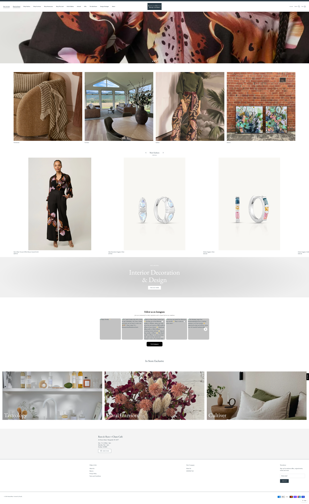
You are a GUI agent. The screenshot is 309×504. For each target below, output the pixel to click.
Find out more (154, 287)
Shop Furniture (37, 6)
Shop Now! (154, 47)
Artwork (79, 6)
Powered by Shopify (18, 496)
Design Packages (104, 6)
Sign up (284, 481)
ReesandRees (10, 496)
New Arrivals (6, 6)
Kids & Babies (70, 6)
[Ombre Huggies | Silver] (249, 204)
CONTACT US (189, 471)
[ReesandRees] (154, 6)
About (113, 6)
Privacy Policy (93, 473)
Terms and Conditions (95, 476)
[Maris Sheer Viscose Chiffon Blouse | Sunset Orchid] (60, 204)
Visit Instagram (154, 344)
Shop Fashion (26, 6)
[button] (153, 61)
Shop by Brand (16, 6)
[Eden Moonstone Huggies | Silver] (154, 204)
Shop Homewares (48, 6)
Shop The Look (60, 6)
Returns (91, 471)
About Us (92, 468)
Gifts (85, 6)
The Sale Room (93, 6)
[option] (154, 37)
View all (154, 155)
